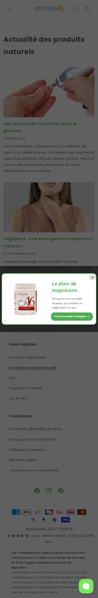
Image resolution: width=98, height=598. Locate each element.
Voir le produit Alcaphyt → (72, 316)
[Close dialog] (92, 277)
